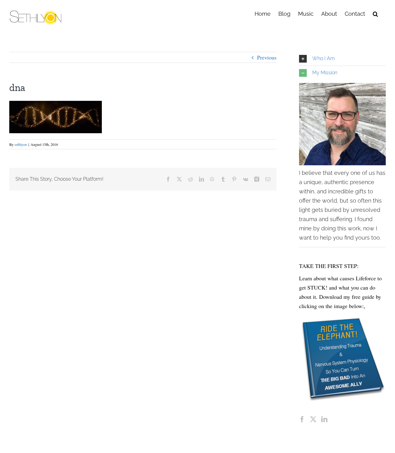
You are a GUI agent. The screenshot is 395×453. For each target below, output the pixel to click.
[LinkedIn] (324, 419)
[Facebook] (302, 419)
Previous (266, 57)
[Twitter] (313, 419)
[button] (375, 13)
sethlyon (21, 144)
